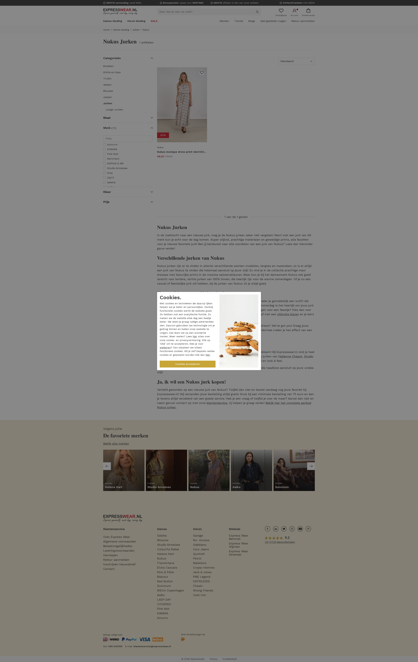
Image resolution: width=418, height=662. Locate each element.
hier (195, 336)
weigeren (165, 347)
